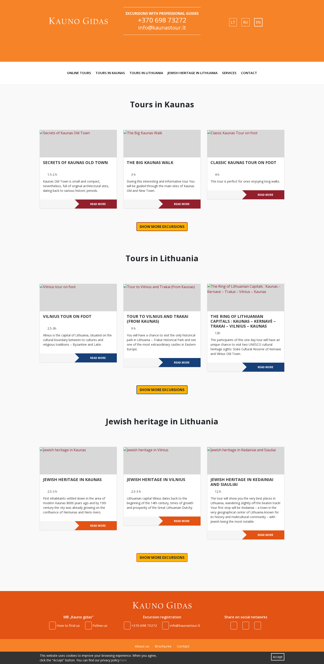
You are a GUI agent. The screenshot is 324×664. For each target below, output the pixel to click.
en (258, 22)
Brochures (163, 646)
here (123, 660)
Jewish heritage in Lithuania (193, 73)
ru (245, 22)
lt (233, 22)
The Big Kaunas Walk (150, 162)
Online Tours (79, 73)
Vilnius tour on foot (67, 316)
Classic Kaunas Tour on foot (243, 162)
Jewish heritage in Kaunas (72, 479)
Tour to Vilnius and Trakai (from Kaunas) (157, 319)
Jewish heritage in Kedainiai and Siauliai (241, 482)
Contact (249, 73)
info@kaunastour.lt (162, 27)
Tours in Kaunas (110, 73)
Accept (278, 657)
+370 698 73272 (162, 19)
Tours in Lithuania (146, 73)
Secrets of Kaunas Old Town (75, 162)
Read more (98, 204)
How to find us (68, 625)
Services (229, 73)
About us (142, 646)
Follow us (99, 625)
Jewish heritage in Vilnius (156, 479)
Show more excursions (162, 226)
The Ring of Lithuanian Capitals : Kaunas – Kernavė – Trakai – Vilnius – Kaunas (243, 321)
